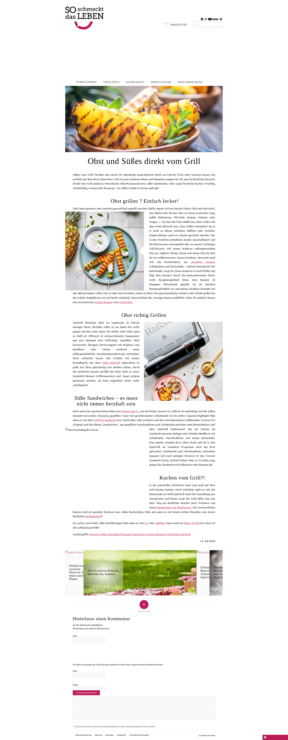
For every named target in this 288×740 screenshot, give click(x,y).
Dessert (95, 534)
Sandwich (139, 534)
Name (75, 636)
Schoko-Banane (103, 302)
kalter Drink (191, 523)
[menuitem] (86, 82)
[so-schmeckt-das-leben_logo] (84, 16)
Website (75, 685)
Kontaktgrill (115, 534)
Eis (146, 523)
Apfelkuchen (93, 516)
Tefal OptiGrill (111, 362)
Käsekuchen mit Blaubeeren (174, 507)
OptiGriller (125, 302)
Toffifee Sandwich (105, 420)
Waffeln (160, 523)
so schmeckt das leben (207, 735)
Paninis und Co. (130, 411)
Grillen (104, 534)
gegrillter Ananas (203, 261)
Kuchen (128, 534)
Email (75, 671)
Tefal (170, 534)
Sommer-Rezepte (156, 534)
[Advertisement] (144, 56)
